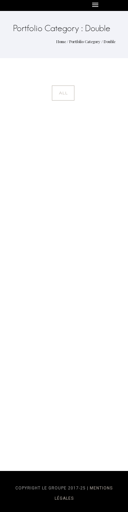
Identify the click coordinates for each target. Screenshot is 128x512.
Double (109, 41)
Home (61, 41)
